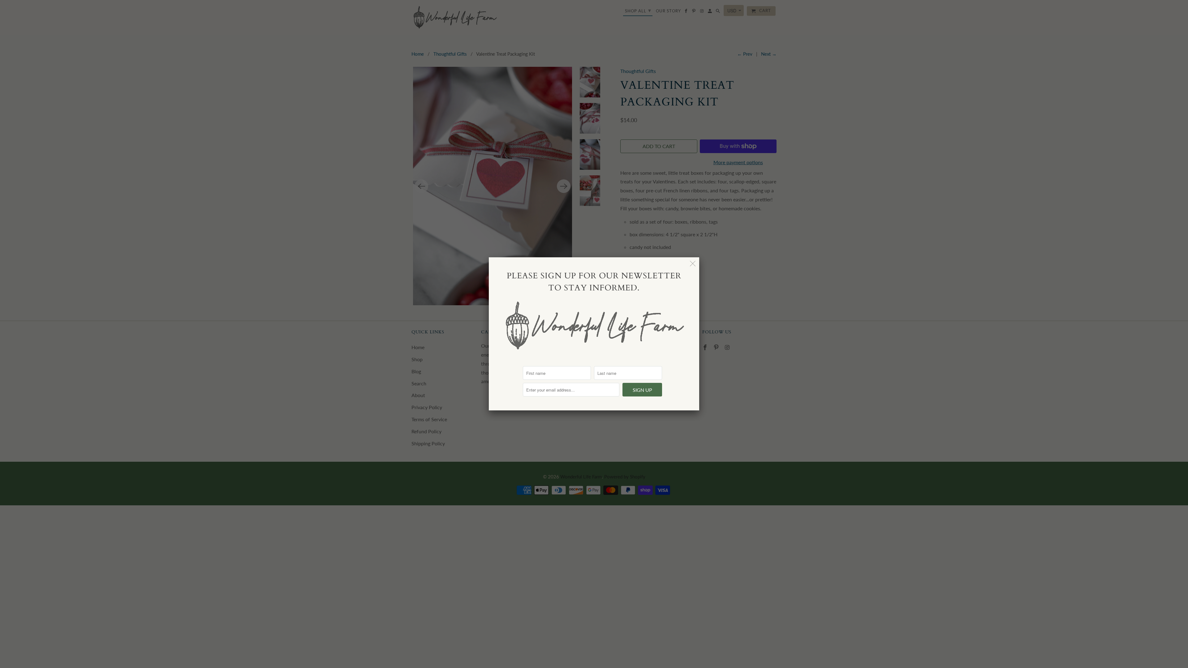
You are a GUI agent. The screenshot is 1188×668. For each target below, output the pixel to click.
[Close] (692, 263)
